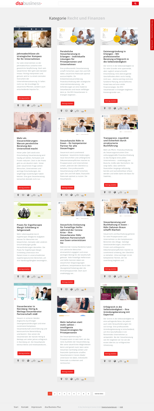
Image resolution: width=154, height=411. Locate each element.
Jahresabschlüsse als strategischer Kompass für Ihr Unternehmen (29, 56)
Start (16, 407)
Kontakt (24, 407)
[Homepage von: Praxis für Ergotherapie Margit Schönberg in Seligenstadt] (29, 276)
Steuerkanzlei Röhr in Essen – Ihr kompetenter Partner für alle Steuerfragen (73, 144)
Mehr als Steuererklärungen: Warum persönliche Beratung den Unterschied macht (27, 143)
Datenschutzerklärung (152, 29)
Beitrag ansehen (24, 98)
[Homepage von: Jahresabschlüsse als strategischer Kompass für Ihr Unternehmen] (29, 105)
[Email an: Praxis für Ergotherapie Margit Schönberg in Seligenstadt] (24, 276)
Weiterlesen (32, 37)
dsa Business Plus (53, 407)
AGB (121, 407)
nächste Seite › (99, 394)
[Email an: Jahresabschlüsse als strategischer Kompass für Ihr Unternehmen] (24, 105)
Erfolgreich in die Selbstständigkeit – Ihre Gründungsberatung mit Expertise (116, 311)
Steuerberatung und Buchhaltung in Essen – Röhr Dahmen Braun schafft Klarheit (116, 226)
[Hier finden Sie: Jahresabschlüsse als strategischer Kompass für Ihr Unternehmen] (19, 105)
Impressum (152, 44)
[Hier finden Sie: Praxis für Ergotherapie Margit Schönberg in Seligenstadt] (19, 276)
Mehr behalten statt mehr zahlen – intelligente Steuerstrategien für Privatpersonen (71, 327)
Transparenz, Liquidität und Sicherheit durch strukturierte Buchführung (116, 142)
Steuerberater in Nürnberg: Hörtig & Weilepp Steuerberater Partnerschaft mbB (29, 310)
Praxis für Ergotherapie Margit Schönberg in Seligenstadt (29, 227)
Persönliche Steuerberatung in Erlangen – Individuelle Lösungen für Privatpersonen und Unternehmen (72, 58)
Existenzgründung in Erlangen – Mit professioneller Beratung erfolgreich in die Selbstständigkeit (116, 56)
